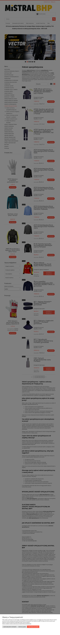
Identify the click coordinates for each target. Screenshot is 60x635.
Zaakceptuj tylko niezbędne (9, 626)
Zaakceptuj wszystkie (33, 626)
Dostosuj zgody (22, 626)
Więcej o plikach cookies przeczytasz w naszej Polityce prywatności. (16, 623)
